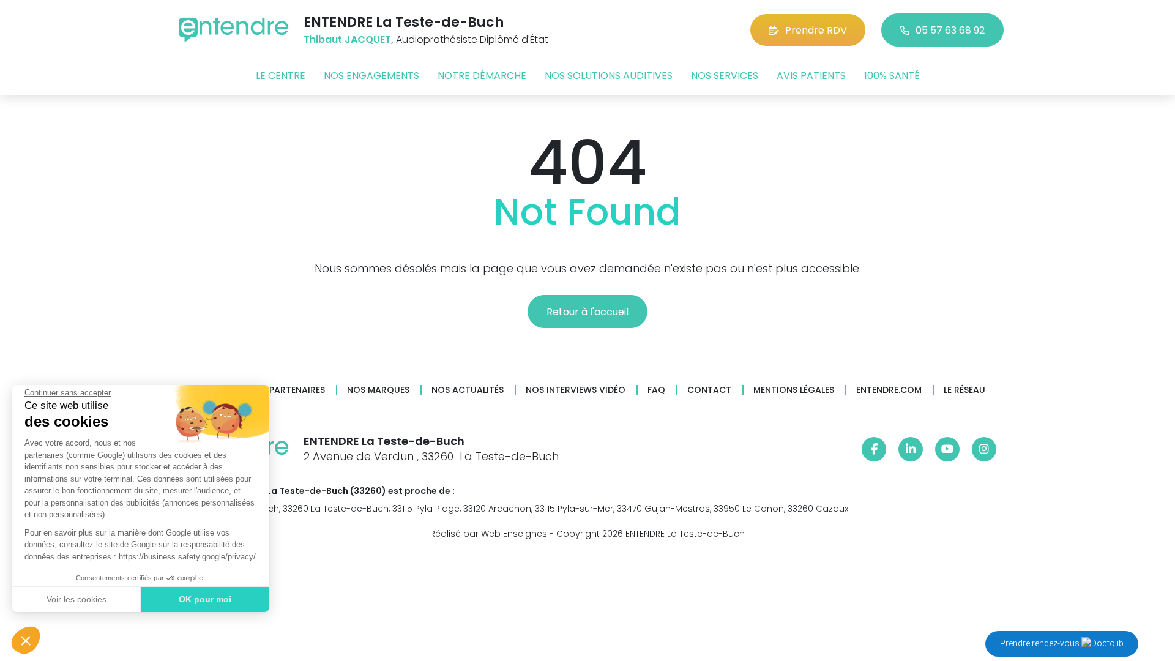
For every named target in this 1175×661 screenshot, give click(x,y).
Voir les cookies (76, 599)
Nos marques (378, 390)
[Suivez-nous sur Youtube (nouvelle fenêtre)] (947, 449)
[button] (25, 640)
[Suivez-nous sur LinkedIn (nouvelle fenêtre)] (910, 449)
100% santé (892, 76)
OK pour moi (205, 599)
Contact (709, 390)
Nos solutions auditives (609, 76)
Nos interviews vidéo (575, 390)
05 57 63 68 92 (950, 30)
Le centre (280, 76)
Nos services (724, 76)
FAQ (656, 390)
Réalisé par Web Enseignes (488, 534)
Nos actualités (467, 390)
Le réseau (964, 390)
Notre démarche (482, 76)
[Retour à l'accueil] (234, 29)
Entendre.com (889, 390)
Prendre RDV (816, 30)
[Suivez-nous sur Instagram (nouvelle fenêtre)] (984, 449)
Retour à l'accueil (587, 312)
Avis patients (811, 76)
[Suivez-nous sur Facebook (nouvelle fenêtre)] (874, 449)
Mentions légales (793, 390)
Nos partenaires (286, 390)
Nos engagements (371, 76)
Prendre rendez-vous (1040, 643)
